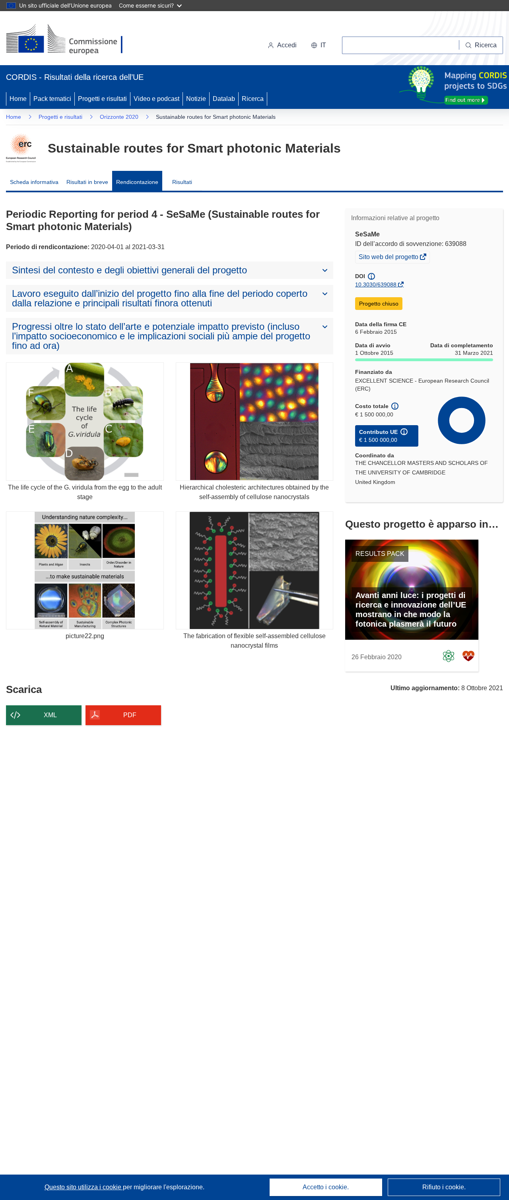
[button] (318, 45)
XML (50, 715)
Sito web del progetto (389, 258)
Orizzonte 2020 (119, 117)
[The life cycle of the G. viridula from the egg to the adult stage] (85, 421)
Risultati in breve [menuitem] (87, 182)
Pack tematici (52, 98)
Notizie (196, 98)
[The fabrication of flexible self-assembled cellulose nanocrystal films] (255, 570)
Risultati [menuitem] (182, 182)
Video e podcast (156, 98)
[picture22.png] (85, 570)
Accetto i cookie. (326, 1187)
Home (18, 98)
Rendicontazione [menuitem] (137, 182)
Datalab (224, 98)
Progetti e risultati (102, 98)
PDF (129, 715)
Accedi (287, 45)
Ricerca (253, 98)
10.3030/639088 (375, 284)
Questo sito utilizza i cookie (84, 1187)
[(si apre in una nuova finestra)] (69, 40)
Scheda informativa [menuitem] (34, 182)
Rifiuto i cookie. (444, 1187)
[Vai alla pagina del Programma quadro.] (21, 148)
